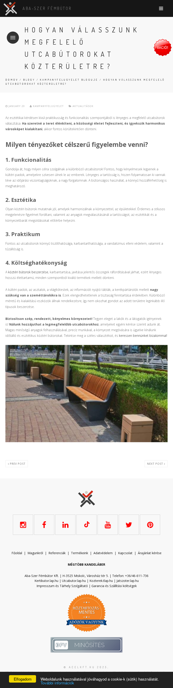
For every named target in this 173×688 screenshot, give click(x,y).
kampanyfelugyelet (48, 106)
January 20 (17, 106)
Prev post (17, 464)
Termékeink (79, 553)
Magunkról (35, 553)
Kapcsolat (125, 553)
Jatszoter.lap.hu (127, 581)
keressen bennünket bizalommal (142, 335)
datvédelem (104, 553)
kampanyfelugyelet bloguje (69, 79)
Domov (11, 79)
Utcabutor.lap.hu (74, 581)
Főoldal (16, 553)
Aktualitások (83, 106)
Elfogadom (23, 679)
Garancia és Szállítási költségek (114, 586)
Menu (13, 38)
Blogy (29, 79)
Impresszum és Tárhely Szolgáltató (62, 586)
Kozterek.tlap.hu (101, 581)
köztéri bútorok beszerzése (28, 272)
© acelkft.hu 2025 (85, 667)
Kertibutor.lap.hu (46, 581)
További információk (57, 683)
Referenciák (57, 553)
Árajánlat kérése (150, 553)
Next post (155, 464)
